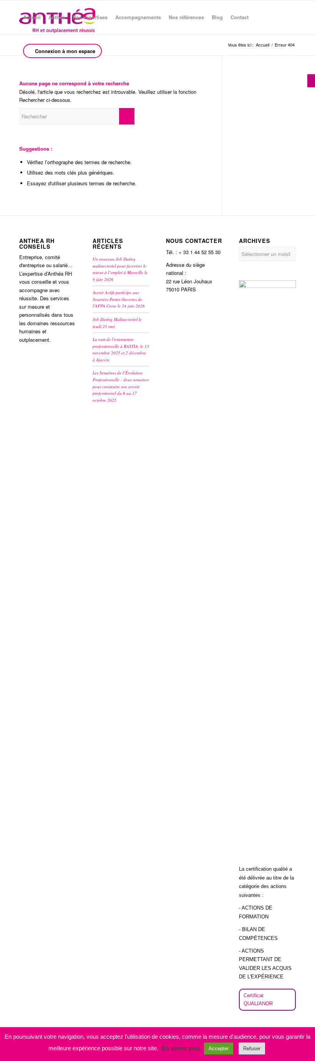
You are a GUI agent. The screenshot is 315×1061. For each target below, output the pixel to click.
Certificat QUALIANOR (258, 999)
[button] (311, 80)
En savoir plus (181, 1048)
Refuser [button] (251, 1048)
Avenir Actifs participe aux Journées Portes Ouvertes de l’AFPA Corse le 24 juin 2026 (119, 299)
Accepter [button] (219, 1048)
